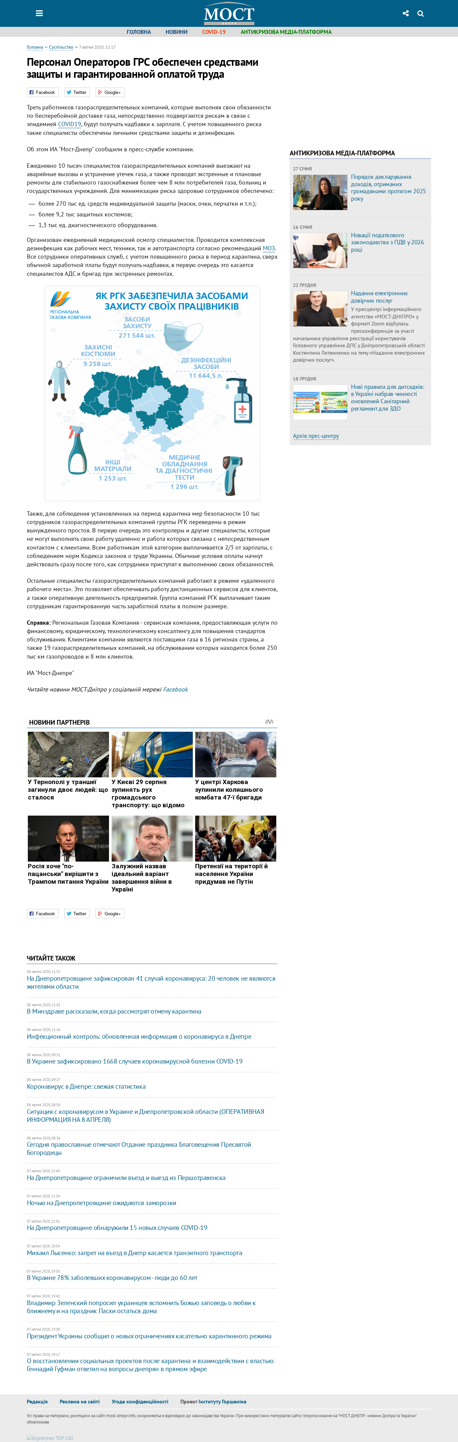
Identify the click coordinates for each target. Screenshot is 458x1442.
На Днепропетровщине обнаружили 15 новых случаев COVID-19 (117, 1227)
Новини (176, 32)
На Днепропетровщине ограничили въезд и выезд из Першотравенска (126, 1177)
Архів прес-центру (316, 436)
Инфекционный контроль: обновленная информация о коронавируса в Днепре (139, 1036)
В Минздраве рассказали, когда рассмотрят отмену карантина (114, 1011)
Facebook (175, 689)
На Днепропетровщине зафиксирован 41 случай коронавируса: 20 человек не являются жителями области (151, 982)
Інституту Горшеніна (222, 1401)
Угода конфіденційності (140, 1401)
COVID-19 (214, 32)
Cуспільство (61, 47)
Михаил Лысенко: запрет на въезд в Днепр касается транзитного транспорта (134, 1252)
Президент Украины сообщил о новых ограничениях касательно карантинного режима (149, 1336)
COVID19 (69, 124)
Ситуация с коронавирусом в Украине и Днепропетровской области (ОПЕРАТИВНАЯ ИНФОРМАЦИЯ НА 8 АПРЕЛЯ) (145, 1115)
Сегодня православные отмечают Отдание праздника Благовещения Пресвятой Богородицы (139, 1148)
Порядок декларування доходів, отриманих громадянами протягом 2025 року (388, 187)
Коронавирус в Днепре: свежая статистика (86, 1086)
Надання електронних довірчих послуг (379, 296)
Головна (139, 32)
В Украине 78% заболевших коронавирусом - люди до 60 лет (112, 1277)
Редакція (37, 1401)
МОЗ (269, 248)
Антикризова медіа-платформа (286, 32)
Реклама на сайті (80, 1401)
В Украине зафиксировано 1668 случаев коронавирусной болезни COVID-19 (135, 1061)
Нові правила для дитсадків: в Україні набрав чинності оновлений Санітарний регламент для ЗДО (387, 397)
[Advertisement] (346, 91)
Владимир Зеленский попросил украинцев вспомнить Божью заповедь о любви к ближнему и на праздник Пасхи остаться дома (141, 1306)
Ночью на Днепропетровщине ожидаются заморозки (101, 1202)
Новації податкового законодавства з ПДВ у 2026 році (387, 242)
